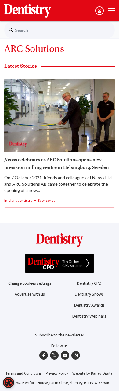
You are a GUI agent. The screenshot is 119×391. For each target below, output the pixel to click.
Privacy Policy (57, 373)
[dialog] (8, 382)
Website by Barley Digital (93, 373)
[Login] (99, 10)
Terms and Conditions (23, 373)
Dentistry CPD (89, 283)
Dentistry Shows (89, 294)
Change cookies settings (29, 283)
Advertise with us (30, 294)
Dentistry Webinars (89, 316)
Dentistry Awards (89, 305)
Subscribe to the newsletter (59, 335)
